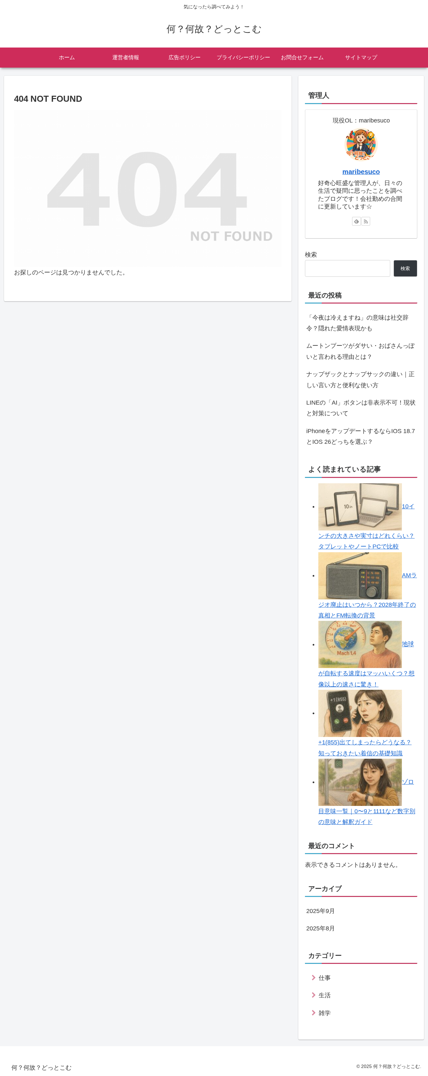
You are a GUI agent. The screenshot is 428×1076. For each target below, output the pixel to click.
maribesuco (361, 171)
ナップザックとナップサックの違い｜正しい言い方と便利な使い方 (360, 379)
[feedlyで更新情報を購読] (356, 221)
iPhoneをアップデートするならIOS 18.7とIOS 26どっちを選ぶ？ (360, 436)
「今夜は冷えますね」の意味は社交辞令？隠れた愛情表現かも (357, 323)
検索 (311, 254)
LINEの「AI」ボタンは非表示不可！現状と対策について (361, 408)
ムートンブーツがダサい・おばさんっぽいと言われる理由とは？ (360, 351)
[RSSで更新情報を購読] (365, 221)
